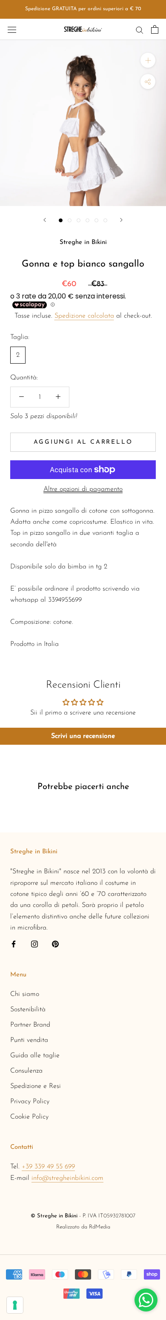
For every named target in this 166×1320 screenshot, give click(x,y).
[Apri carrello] (154, 29)
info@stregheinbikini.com (67, 1178)
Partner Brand (30, 1025)
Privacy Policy (29, 1101)
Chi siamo (24, 994)
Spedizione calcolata (84, 316)
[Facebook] (13, 944)
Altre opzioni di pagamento (83, 489)
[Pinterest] (55, 944)
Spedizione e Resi (35, 1086)
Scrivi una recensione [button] (83, 736)
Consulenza (26, 1070)
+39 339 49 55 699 (48, 1166)
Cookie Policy (29, 1116)
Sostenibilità (28, 1009)
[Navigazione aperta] (12, 29)
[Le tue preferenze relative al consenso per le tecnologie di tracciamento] (15, 1305)
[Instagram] (34, 944)
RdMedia (99, 1227)
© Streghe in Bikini (54, 1216)
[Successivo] (121, 220)
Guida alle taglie (35, 1055)
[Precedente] (44, 220)
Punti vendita (29, 1040)
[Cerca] (139, 29)
